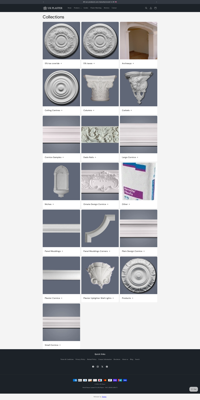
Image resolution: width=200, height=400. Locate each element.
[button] (77, 8)
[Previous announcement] (43, 2)
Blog (131, 359)
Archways (127, 63)
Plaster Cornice (52, 298)
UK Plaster (102, 384)
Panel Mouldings (53, 251)
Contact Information (105, 359)
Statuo (104, 397)
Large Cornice (129, 157)
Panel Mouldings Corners (95, 251)
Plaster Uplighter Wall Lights (97, 298)
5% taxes (87, 63)
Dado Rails (88, 157)
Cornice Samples (53, 157)
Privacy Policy (80, 359)
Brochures (117, 359)
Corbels (126, 110)
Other (125, 204)
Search (137, 359)
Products (126, 298)
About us (125, 359)
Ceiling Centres (52, 110)
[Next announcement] (156, 2)
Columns (87, 110)
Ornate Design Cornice (94, 204)
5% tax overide (52, 63)
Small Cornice (51, 345)
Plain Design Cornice (132, 251)
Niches (48, 204)
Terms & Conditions (67, 359)
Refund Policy (91, 359)
